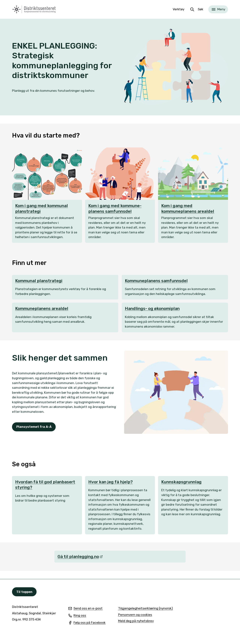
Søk (200, 9)
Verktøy (178, 9)
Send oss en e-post (85, 608)
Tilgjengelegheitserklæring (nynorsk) (145, 608)
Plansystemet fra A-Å (34, 427)
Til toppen (24, 592)
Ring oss (77, 616)
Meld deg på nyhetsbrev (136, 621)
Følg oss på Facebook (87, 623)
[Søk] (192, 9)
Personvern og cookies (135, 615)
